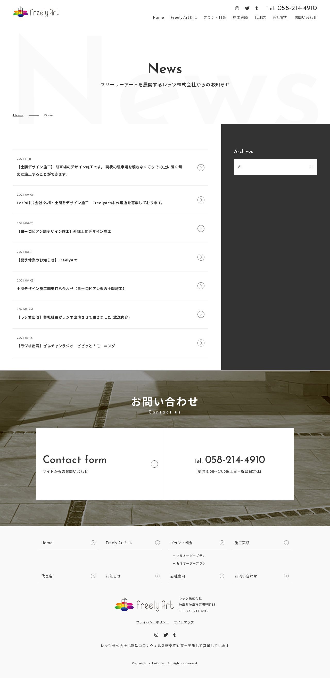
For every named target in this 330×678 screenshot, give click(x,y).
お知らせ (113, 575)
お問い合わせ (305, 17)
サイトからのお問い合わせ (75, 464)
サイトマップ (184, 622)
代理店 (260, 17)
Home (158, 17)
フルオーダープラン (190, 555)
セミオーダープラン (190, 563)
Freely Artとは (184, 17)
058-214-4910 (292, 8)
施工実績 (240, 17)
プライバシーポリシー (152, 622)
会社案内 (280, 17)
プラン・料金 (214, 17)
